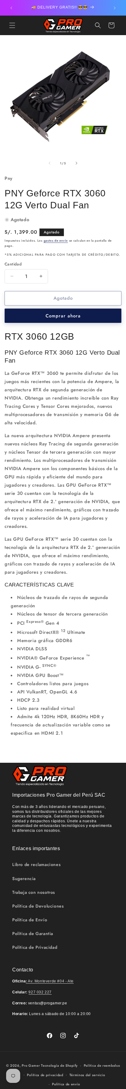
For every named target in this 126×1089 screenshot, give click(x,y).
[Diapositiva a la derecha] (76, 163)
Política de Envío (29, 920)
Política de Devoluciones (38, 906)
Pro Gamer (31, 1065)
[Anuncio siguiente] (114, 8)
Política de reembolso (102, 1065)
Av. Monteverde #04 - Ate (50, 981)
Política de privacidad (45, 1075)
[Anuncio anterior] (11, 8)
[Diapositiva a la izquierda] (49, 163)
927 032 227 (40, 992)
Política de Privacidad (34, 947)
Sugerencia (24, 878)
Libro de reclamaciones (36, 864)
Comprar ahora (63, 315)
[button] (12, 25)
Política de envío (66, 1084)
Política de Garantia (32, 933)
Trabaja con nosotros (33, 892)
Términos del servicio (87, 1075)
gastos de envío (56, 240)
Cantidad (13, 264)
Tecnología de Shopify (59, 1065)
